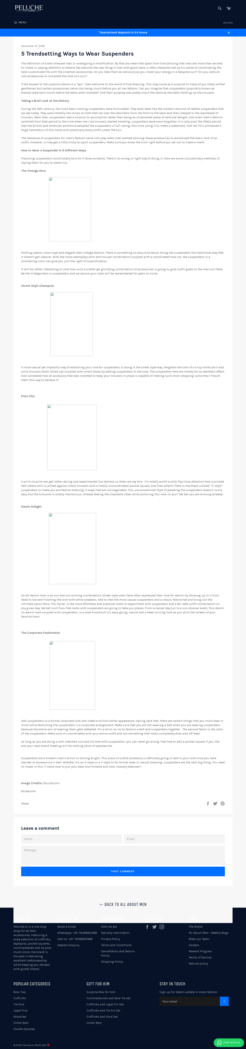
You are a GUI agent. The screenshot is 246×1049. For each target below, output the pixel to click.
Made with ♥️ (42, 1045)
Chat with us (231, 1042)
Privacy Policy (110, 939)
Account (228, 22)
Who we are (109, 926)
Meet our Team (199, 939)
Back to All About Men (125, 904)
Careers (194, 945)
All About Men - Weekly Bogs (209, 933)
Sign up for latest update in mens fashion (188, 992)
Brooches (19, 1016)
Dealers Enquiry (68, 945)
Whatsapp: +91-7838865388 (77, 933)
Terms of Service (200, 957)
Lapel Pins (20, 1010)
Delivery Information (115, 933)
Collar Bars (21, 1023)
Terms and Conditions (116, 945)
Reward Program (200, 951)
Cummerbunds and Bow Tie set (108, 998)
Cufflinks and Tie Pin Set (103, 1010)
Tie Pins (18, 1004)
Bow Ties (19, 992)
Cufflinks (19, 998)
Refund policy (198, 963)
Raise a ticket (66, 926)
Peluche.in (20, 926)
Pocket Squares (24, 1029)
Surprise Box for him (100, 992)
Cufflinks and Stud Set (102, 1016)
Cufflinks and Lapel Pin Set (105, 1004)
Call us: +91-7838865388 (75, 939)
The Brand (196, 926)
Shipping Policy (112, 961)
